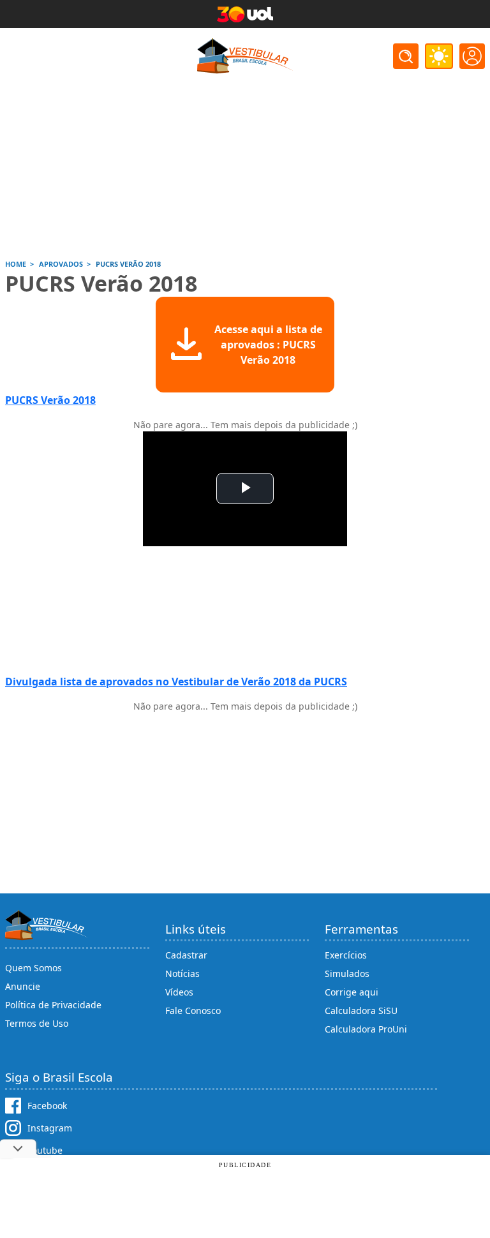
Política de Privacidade (53, 1005)
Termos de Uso (36, 1023)
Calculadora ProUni (366, 1029)
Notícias (182, 973)
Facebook (47, 1106)
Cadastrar (186, 955)
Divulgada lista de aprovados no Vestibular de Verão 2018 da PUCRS (176, 682)
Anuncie (22, 986)
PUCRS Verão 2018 (50, 400)
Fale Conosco (193, 1010)
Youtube (45, 1150)
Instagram (49, 1128)
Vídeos (179, 992)
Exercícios (346, 955)
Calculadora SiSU (361, 1010)
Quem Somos (33, 968)
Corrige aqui (351, 992)
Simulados (347, 973)
